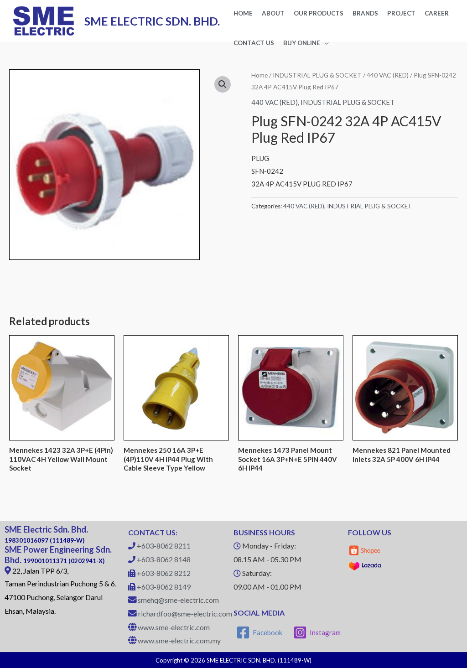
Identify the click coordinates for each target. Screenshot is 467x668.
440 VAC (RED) (388, 75)
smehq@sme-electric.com (178, 600)
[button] (222, 84)
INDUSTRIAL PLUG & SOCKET (317, 75)
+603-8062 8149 (164, 586)
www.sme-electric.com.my (179, 640)
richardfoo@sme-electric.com (185, 613)
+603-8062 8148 (164, 559)
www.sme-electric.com (174, 627)
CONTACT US (254, 43)
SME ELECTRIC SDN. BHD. (152, 21)
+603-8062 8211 (164, 545)
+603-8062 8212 (164, 573)
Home (259, 75)
